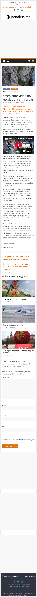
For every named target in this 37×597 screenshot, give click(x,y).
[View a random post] (33, 61)
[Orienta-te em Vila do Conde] (18, 281)
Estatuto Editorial (25, 585)
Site (3, 427)
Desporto (6, 89)
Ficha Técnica (25, 586)
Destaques (14, 89)
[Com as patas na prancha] (18, 306)
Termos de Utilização (14, 586)
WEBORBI (27, 595)
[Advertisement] (18, 38)
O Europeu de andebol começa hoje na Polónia (18, 352)
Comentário (6, 377)
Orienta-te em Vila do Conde (14, 299)
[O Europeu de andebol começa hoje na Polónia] (18, 332)
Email (4, 416)
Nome (4, 405)
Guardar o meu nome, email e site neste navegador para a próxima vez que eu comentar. (18, 441)
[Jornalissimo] (4, 61)
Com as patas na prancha (13, 325)
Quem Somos (16, 585)
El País (16, 226)
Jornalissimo (20, 102)
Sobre (9, 585)
